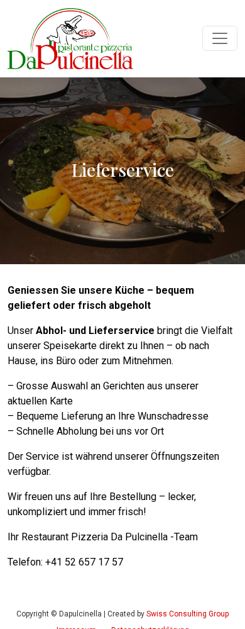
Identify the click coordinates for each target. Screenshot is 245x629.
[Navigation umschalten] (219, 38)
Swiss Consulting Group (187, 614)
